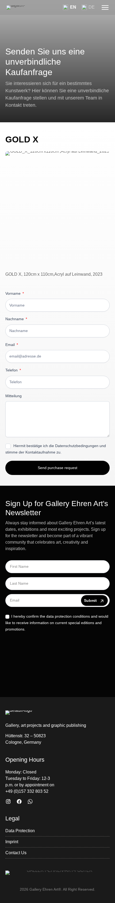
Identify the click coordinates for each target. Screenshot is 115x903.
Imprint (11, 841)
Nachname (15, 319)
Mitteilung (13, 396)
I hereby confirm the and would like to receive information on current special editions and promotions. (56, 622)
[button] (105, 7)
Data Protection (20, 830)
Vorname (13, 294)
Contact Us (15, 852)
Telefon (12, 370)
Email (10, 345)
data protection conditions (68, 616)
